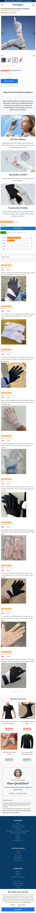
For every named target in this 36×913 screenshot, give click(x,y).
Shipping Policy (18, 857)
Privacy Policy (18, 855)
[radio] (3, 60)
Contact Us (18, 851)
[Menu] (2, 5)
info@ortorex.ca (21, 793)
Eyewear (18, 836)
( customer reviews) (15, 10)
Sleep (18, 823)
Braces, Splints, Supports (18, 827)
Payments (18, 875)
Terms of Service (18, 860)
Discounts (18, 873)
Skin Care (18, 834)
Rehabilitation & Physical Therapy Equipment (18, 831)
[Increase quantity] (10, 73)
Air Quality (18, 829)
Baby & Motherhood (18, 825)
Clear (33, 55)
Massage (18, 838)
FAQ (18, 853)
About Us (18, 871)
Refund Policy (18, 859)
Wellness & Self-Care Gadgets (18, 833)
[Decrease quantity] (2, 73)
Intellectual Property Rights (18, 877)
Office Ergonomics (18, 840)
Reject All (13, 904)
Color (2, 55)
